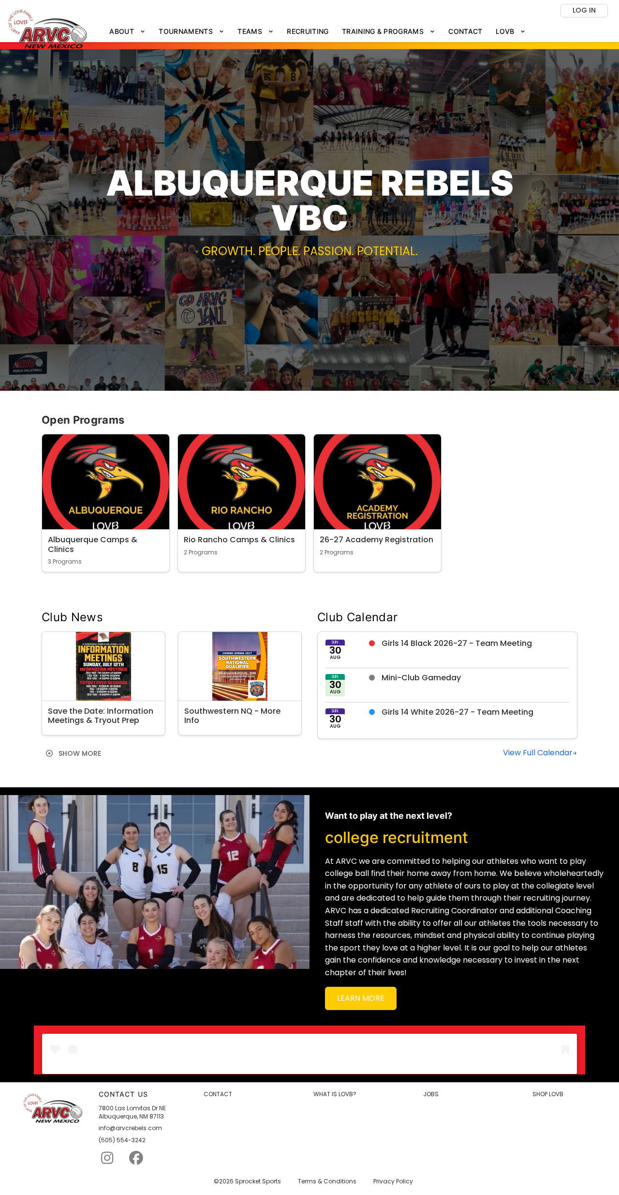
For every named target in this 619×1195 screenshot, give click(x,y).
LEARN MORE (360, 998)
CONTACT (218, 1094)
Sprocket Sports (258, 1181)
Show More (79, 753)
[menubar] (317, 32)
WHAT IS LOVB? (334, 1094)
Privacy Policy (393, 1181)
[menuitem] (127, 32)
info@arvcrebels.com (130, 1128)
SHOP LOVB (547, 1094)
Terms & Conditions (327, 1181)
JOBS (431, 1094)
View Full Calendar (538, 752)
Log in (584, 10)
